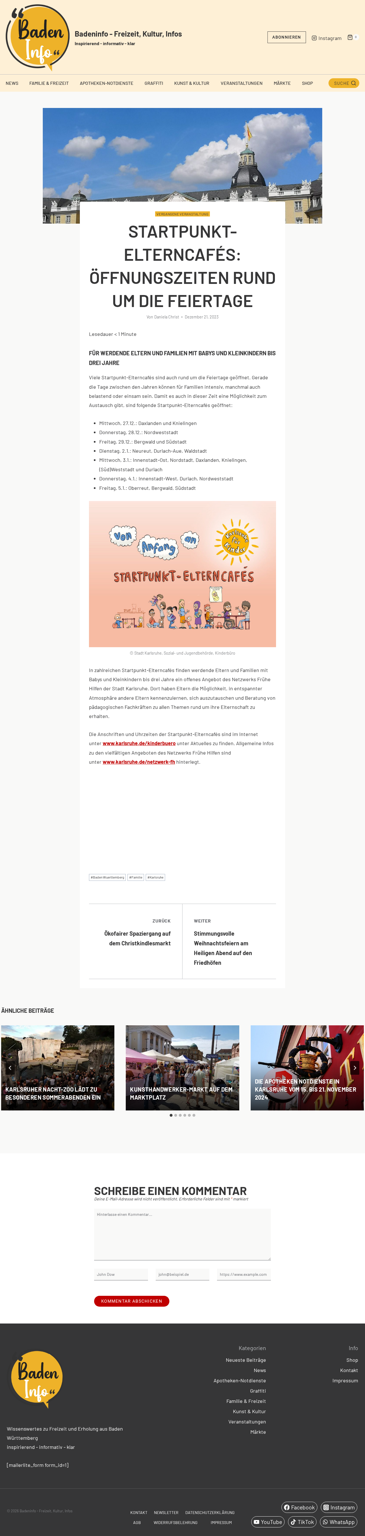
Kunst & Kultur (191, 83)
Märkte (282, 83)
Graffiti (154, 83)
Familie (135, 877)
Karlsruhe (155, 877)
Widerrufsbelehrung (176, 1522)
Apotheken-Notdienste (106, 83)
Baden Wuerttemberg (107, 877)
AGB (137, 1522)
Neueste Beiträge (246, 1360)
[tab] (171, 1115)
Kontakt (349, 1370)
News (12, 83)
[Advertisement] (182, 815)
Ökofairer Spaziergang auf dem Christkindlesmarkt (137, 932)
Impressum (345, 1380)
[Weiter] (354, 1068)
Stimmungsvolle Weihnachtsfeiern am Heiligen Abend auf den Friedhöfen (223, 942)
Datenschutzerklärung (210, 1512)
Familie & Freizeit (49, 83)
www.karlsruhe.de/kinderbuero (139, 743)
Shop (307, 83)
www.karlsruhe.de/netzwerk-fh (139, 762)
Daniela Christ (166, 316)
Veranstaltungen (242, 83)
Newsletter (166, 1512)
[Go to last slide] (10, 1068)
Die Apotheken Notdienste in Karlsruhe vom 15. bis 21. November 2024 (305, 1089)
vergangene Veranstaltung (182, 214)
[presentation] (57, 1067)
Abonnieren (286, 37)
